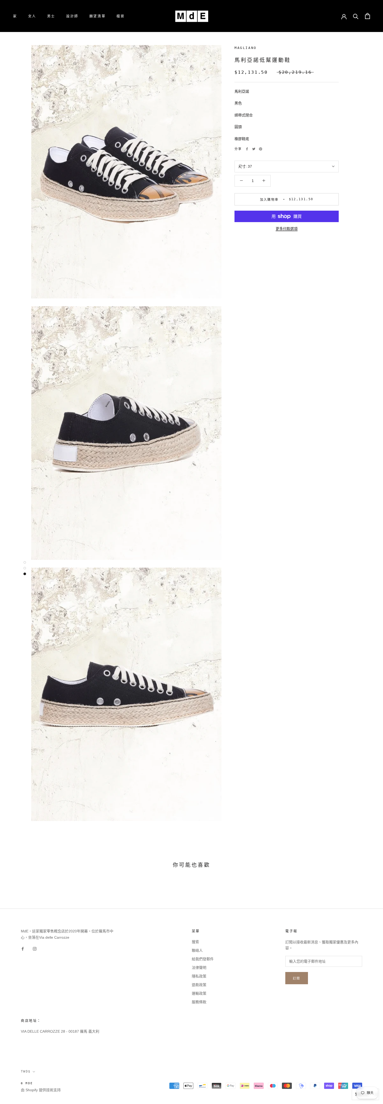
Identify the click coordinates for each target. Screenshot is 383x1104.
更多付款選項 (287, 229)
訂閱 (296, 978)
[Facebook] (247, 148)
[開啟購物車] (367, 16)
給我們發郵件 (203, 959)
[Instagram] (34, 949)
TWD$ (26, 1071)
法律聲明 (199, 967)
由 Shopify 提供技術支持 (41, 1090)
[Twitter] (253, 148)
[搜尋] (356, 16)
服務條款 (199, 1002)
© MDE (27, 1083)
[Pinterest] (260, 148)
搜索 (195, 942)
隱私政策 (199, 976)
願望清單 (97, 16)
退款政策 (199, 985)
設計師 (72, 16)
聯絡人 (197, 950)
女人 (32, 16)
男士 (51, 16)
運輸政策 (199, 993)
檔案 (120, 16)
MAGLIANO (245, 48)
